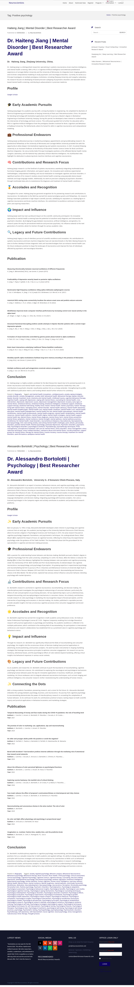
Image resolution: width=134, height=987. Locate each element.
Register (90, 3)
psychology (18, 910)
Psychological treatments (37, 908)
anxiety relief (39, 396)
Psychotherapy (51, 427)
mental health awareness (76, 408)
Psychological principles (50, 900)
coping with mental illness (45, 400)
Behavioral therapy (64, 396)
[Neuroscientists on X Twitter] (40, 943)
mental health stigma (39, 415)
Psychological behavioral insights (37, 889)
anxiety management (26, 396)
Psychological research (15, 902)
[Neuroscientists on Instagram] (60, 943)
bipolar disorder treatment (16, 398)
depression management (48, 402)
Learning (73, 881)
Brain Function (43, 876)
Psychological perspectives (32, 900)
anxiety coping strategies (73, 394)
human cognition (44, 881)
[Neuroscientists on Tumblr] (40, 948)
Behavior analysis (56, 874)
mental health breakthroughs (17, 409)
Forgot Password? (105, 971)
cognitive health (13, 400)
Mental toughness (47, 883)
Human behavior (31, 881)
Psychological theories (64, 906)
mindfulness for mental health (18, 421)
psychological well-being (55, 908)
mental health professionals (27, 413)
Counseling (66, 878)
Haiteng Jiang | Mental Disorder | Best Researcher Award (41, 28)
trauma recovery (50, 432)
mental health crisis (68, 409)
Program (99, 3)
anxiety (32, 874)
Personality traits (13, 887)
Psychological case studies (75, 889)
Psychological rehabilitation (69, 900)
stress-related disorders (31, 430)
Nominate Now (80, 3)
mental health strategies (56, 415)
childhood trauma (58, 398)
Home (65, 3)
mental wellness (56, 419)
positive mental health (22, 425)
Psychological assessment (16, 889)
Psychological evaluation (15, 895)
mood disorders (35, 421)
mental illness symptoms (16, 419)
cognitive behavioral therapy (75, 398)
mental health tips (13, 417)
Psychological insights (24, 898)
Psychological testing (48, 906)
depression (20, 402)
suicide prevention (73, 430)
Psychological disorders (19, 427)
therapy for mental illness (35, 432)
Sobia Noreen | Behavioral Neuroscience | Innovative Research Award (107, 62)
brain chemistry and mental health (39, 398)
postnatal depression (52, 425)
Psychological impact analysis (40, 896)
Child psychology (64, 876)
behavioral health (51, 396)
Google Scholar (12, 95)
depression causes (31, 402)
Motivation (20, 885)
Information (110, 3)
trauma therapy (62, 432)
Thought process (34, 914)
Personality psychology (79, 885)
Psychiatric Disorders (68, 425)
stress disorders (61, 429)
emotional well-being (26, 406)
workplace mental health (36, 434)
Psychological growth (70, 895)
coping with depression (27, 400)
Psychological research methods (35, 902)
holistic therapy (79, 406)
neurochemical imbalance (50, 421)
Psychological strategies (38, 904)
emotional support (67, 404)
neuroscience (57, 885)
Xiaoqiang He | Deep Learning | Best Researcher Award (109, 55)
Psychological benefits (57, 889)
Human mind (55, 881)
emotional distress (24, 404)
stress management (75, 429)
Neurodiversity (65, 421)
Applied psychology (42, 874)
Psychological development (16, 893)
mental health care (35, 409)
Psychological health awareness (18, 896)
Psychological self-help (22, 904)
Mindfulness (11, 885)
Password (106, 950)
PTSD (78, 427)
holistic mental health (52, 406)
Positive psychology (38, 425)
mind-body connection (75, 883)
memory (79, 881)
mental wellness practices (72, 419)
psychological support (55, 904)
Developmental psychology (25, 879)
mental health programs (45, 413)
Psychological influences (60, 896)
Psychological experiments (34, 895)
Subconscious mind (14, 914)
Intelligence (65, 881)
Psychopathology (44, 910)
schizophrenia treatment (26, 429)
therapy (24, 914)
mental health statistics (23, 415)
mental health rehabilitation (65, 413)
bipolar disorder (77, 396)
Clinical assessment (78, 876)
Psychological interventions (41, 898)
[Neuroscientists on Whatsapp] (50, 948)
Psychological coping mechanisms (42, 891)
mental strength (44, 419)
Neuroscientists (16, 2)
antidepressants (58, 394)
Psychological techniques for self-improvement (23, 906)
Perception (66, 885)
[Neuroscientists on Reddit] (55, 948)
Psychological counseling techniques (68, 891)
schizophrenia (12, 429)
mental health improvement (62, 411)
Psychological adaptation (70, 887)
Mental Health (12, 883)
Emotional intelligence (53, 404)
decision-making (77, 878)
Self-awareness (23, 912)
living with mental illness (16, 408)
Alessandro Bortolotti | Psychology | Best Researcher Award (42, 446)
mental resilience (32, 419)
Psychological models (14, 900)
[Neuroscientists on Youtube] (50, 943)
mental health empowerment (25, 411)
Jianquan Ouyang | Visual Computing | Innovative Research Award (109, 48)
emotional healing (38, 404)
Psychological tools (21, 908)
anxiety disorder (13, 396)
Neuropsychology (13, 423)
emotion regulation (59, 879)
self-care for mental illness (45, 429)
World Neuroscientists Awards (49, 959)
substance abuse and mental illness (53, 430)
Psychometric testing (30, 910)
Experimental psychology (16, 881)
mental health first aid (44, 411)
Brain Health (53, 876)
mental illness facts (56, 417)
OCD (21, 423)
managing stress (31, 408)
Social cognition (48, 912)
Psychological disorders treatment (56, 893)
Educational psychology (43, 879)
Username (106, 942)
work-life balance (21, 434)
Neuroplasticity (76, 421)
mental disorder (43, 408)
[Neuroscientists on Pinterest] (55, 943)
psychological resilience (36, 427)
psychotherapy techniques (66, 427)
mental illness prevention (72, 417)
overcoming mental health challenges (51, 423)
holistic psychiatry (67, 406)
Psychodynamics (55, 887)
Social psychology (61, 912)
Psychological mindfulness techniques (65, 898)
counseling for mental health (66, 400)
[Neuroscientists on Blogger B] (45, 943)
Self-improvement (36, 912)
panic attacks (70, 423)
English (111, 1)
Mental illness (26, 417)
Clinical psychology (14, 878)
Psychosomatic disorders (72, 910)
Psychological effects (76, 893)
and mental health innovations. (41, 394)
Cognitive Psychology (28, 878)
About (71, 3)
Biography (18, 394)
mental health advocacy (58, 408)
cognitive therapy (56, 878)
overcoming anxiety (31, 423)
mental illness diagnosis (40, 417)
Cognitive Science (43, 878)
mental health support (74, 415)
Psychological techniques (72, 904)
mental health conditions (51, 409)
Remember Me (106, 958)
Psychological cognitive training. (18, 891)
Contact (121, 3)
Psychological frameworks (53, 895)
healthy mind (39, 406)
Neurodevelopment (32, 885)
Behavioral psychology (15, 876)
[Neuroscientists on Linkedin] (45, 948)
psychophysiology (57, 910)
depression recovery (64, 402)
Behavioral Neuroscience (71, 874)
